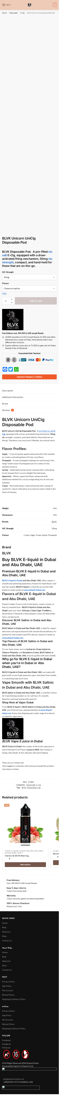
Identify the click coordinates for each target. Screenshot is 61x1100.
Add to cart (36, 300)
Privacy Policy (8, 981)
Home (4, 13)
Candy (7, 851)
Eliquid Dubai (10, 853)
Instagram (6, 1044)
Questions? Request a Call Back (29, 377)
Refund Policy (8, 995)
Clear (4, 293)
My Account (7, 990)
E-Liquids (15, 851)
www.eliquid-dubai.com (34, 590)
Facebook (6, 1040)
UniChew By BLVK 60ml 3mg (17, 856)
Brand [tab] (5, 403)
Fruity (20, 853)
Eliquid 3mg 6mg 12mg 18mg (31, 851)
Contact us (7, 940)
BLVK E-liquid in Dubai (12, 580)
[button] (54, 5)
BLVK (54, 521)
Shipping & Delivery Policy (14, 999)
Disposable (13, 13)
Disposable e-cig (33, 787)
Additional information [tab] (12, 397)
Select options (25, 864)
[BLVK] (12, 319)
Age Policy (6, 986)
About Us (6, 932)
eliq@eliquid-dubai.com (13, 1079)
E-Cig (22, 13)
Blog (4, 927)
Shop (4, 936)
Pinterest (6, 1047)
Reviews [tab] (7, 410)
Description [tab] (7, 390)
